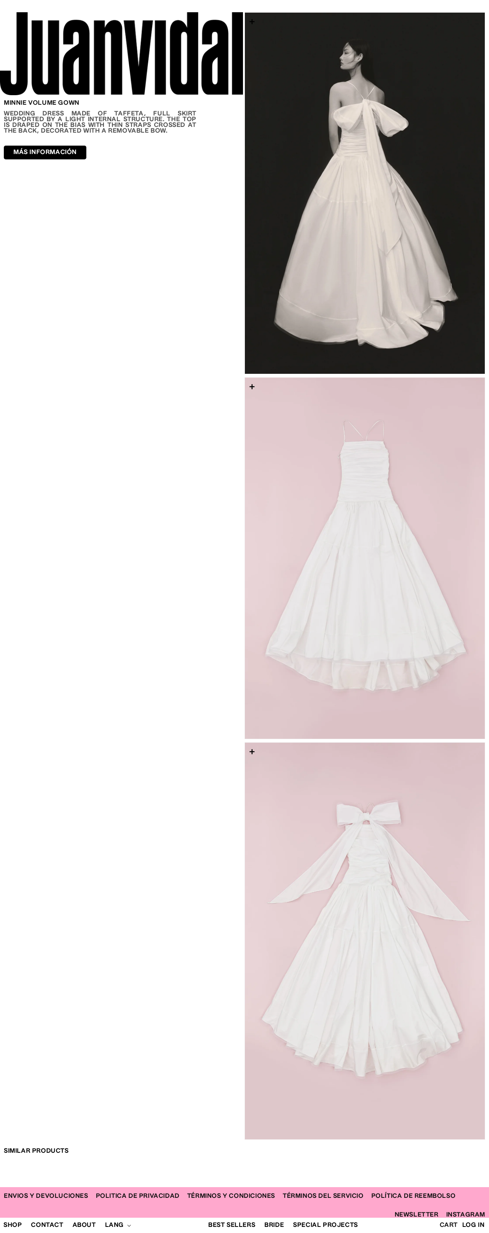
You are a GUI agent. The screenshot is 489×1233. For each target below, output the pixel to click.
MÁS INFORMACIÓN (45, 152)
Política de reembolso (413, 1196)
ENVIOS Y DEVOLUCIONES (46, 1196)
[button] (117, 1225)
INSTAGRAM (465, 1215)
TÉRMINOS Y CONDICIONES (231, 1196)
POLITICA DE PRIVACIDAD (138, 1196)
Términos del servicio (323, 1196)
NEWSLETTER (417, 1215)
